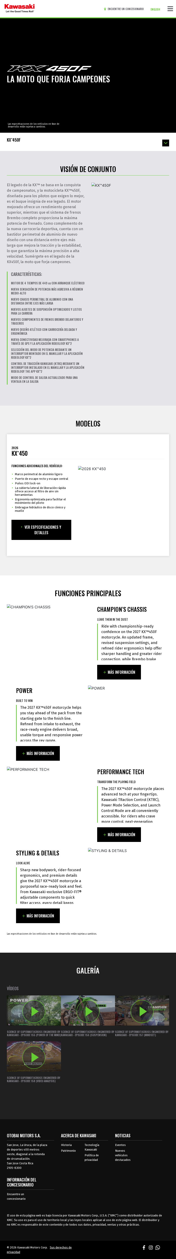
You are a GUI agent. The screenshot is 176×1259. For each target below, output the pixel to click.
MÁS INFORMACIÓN (121, 672)
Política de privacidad (92, 1158)
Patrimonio (68, 1150)
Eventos (120, 1145)
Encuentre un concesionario (16, 1196)
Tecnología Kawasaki (92, 1147)
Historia (66, 1145)
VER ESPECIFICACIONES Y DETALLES (43, 529)
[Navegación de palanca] (170, 8)
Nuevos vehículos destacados (123, 1155)
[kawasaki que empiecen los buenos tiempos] (20, 8)
